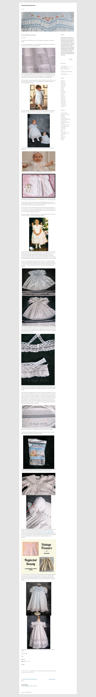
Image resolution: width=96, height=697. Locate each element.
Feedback (23, 9)
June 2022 (62, 88)
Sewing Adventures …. (29, 5)
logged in (27, 685)
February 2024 (63, 83)
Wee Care (62, 138)
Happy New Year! (52, 679)
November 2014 (63, 102)
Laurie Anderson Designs (65, 124)
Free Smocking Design (64, 118)
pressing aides (63, 128)
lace (55, 670)
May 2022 (62, 90)
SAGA (62, 130)
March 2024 (63, 82)
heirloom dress (45, 670)
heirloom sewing (51, 670)
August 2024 (63, 80)
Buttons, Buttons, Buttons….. (65, 68)
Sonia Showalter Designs (65, 132)
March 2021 (63, 95)
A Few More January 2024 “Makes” (66, 71)
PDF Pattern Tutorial (64, 74)
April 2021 (62, 94)
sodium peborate (51, 531)
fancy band (41, 670)
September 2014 (63, 104)
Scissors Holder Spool (64, 66)
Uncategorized (32, 670)
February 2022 (63, 91)
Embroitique (63, 115)
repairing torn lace (24, 672)
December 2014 (63, 100)
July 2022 (62, 87)
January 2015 (63, 99)
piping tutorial (63, 127)
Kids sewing (63, 123)
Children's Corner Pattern (65, 114)
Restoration (48, 533)
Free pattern (63, 116)
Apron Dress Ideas (64, 112)
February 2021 (63, 96)
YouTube (62, 139)
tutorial (62, 135)
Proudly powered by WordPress (26, 692)
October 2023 (63, 86)
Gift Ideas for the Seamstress (66, 119)
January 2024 (63, 84)
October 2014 (63, 103)
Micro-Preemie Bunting (64, 126)
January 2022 (63, 92)
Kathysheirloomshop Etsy (65, 122)
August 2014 (63, 106)
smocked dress (63, 131)
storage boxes (63, 134)
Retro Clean (44, 531)
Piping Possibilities (64, 67)
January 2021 (63, 98)
